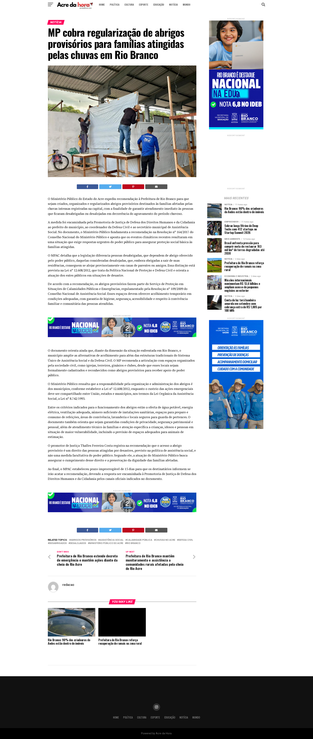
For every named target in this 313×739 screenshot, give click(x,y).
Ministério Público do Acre (106, 543)
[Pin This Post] (133, 186)
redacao (68, 585)
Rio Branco (133, 543)
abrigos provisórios (83, 540)
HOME (102, 4)
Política (114, 4)
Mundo (186, 4)
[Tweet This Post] (110, 186)
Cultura (129, 4)
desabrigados (58, 543)
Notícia (173, 4)
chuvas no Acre (165, 540)
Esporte (143, 4)
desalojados (78, 543)
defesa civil (185, 540)
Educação (158, 4)
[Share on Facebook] (87, 186)
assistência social (112, 540)
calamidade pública (139, 540)
